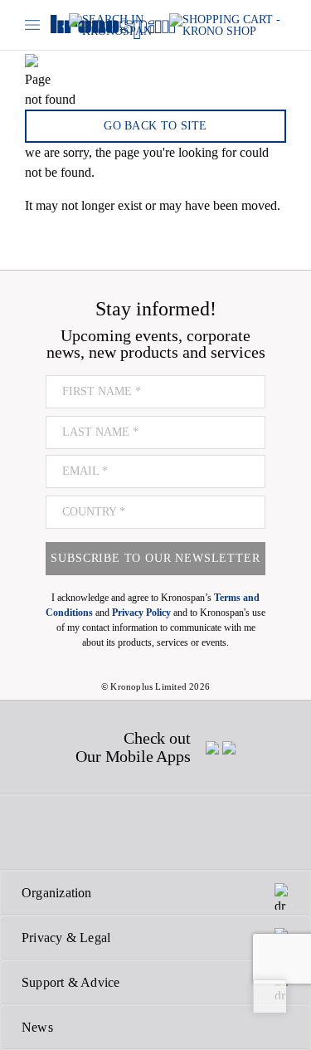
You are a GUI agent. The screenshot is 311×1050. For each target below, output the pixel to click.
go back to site (155, 126)
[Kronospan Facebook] (36, 832)
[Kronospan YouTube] (193, 832)
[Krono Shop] (227, 25)
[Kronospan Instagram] (114, 832)
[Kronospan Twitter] (74, 832)
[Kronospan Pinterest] (154, 832)
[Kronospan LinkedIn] (233, 832)
